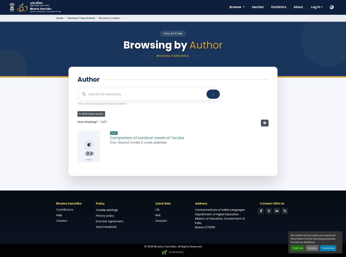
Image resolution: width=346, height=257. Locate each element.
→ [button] (213, 94)
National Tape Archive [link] (81, 18)
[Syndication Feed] (284, 211)
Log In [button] (316, 7)
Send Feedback (106, 227)
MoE (158, 215)
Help (59, 215)
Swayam (161, 221)
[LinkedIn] (277, 211)
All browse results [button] (92, 114)
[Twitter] (269, 211)
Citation (61, 221)
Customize (328, 248)
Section (258, 7)
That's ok (298, 248)
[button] (332, 7)
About (298, 7)
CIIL (157, 209)
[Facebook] (261, 211)
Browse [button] (236, 7)
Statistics (278, 7)
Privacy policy (105, 216)
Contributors (64, 209)
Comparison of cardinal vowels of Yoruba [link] (147, 137)
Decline (312, 248)
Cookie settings (107, 210)
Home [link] (59, 18)
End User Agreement (109, 221)
